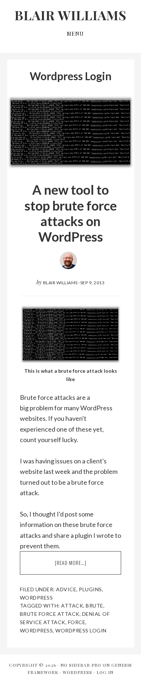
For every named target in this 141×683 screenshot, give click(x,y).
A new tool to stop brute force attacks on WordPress (71, 213)
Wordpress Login (81, 630)
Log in (105, 672)
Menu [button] (75, 33)
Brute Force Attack (50, 614)
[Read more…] (83, 566)
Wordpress (36, 598)
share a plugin (73, 535)
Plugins (90, 589)
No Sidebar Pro (80, 665)
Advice (66, 589)
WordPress (77, 672)
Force (77, 622)
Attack (72, 605)
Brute (94, 605)
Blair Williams (70, 14)
